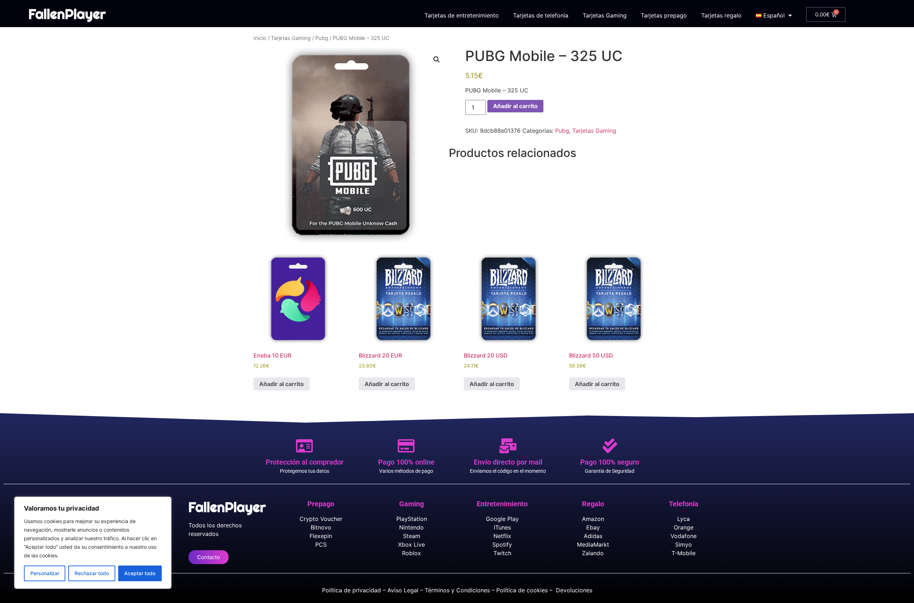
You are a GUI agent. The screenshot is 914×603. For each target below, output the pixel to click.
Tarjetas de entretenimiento (462, 15)
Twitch (502, 553)
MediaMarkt (593, 544)
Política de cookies (522, 590)
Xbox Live (411, 544)
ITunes (502, 527)
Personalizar (44, 573)
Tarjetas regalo (721, 15)
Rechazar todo (92, 573)
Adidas (593, 535)
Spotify (502, 544)
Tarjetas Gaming (605, 15)
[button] (436, 59)
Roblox (411, 553)
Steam (411, 535)
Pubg (321, 38)
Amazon (593, 518)
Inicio (259, 38)
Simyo (683, 544)
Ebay (593, 527)
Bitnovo (321, 527)
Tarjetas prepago (664, 15)
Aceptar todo (139, 573)
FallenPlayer (67, 13)
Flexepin (321, 535)
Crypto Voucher (321, 518)
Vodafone (684, 535)
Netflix (502, 535)
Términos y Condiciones (457, 590)
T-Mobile (683, 553)
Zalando (593, 553)
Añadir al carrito (515, 106)
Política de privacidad (351, 590)
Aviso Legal (402, 590)
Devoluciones (574, 590)
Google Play (502, 518)
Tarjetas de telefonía (540, 15)
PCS (321, 544)
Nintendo (411, 527)
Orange (683, 527)
